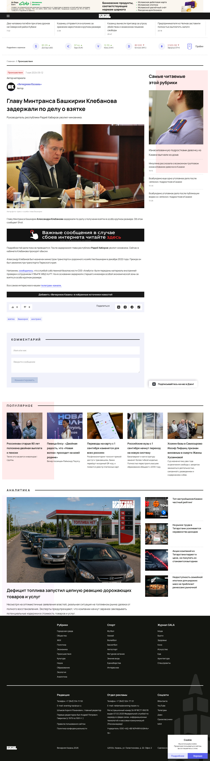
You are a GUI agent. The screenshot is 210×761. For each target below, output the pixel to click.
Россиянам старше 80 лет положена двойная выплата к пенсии (24, 448)
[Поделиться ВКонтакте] (118, 307)
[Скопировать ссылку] (139, 307)
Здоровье (162, 640)
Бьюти (160, 635)
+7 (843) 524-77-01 (125, 701)
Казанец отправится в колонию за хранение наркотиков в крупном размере (79, 25)
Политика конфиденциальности (72, 728)
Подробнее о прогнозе (16, 48)
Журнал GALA (166, 625)
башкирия (23, 319)
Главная (11, 61)
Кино (160, 644)
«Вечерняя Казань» (29, 84)
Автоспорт (112, 649)
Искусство (163, 649)
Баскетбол (112, 644)
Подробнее (177, 755)
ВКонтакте (162, 701)
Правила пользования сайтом (71, 724)
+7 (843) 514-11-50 (74, 701)
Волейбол (112, 640)
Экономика (62, 649)
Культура (61, 658)
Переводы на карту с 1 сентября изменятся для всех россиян (103, 448)
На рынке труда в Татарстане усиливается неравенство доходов (187, 528)
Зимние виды (113, 658)
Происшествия (25, 61)
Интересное (113, 667)
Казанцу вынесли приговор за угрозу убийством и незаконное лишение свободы (127, 27)
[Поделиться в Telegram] (132, 307)
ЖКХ (59, 640)
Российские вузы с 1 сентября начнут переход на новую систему (144, 448)
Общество (62, 635)
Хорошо (197, 755)
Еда (159, 654)
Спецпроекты (164, 663)
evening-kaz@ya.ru (72, 705)
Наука (60, 663)
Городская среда (65, 631)
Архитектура (164, 658)
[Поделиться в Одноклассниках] (125, 307)
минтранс (36, 319)
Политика (61, 644)
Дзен (160, 714)
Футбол (110, 631)
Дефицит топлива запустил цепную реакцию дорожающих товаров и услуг (69, 593)
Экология (61, 672)
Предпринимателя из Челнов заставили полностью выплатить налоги (179, 25)
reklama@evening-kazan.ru (126, 705)
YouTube (161, 705)
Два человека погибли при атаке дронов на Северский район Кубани (28, 25)
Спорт (111, 625)
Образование (63, 667)
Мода (160, 631)
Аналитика (18, 490)
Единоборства (114, 663)
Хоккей (110, 635)
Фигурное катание (116, 654)
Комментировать (24, 380)
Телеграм (162, 710)
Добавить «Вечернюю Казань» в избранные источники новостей (75, 294)
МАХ (160, 724)
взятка (11, 319)
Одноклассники (165, 719)
